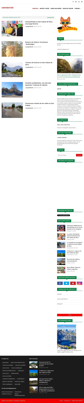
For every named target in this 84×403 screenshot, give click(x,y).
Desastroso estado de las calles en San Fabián (39, 104)
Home (61, 400)
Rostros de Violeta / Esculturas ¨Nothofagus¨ (36, 43)
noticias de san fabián (20, 365)
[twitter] (76, 1)
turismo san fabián (7, 376)
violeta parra (21, 370)
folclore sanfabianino (7, 384)
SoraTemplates (9, 400)
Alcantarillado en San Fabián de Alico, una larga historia (39, 23)
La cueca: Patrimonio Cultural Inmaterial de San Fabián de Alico (73, 235)
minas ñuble (17, 384)
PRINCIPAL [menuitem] (35, 8)
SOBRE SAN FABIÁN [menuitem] (55, 8)
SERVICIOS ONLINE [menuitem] (68, 8)
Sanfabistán (22, 400)
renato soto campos (19, 381)
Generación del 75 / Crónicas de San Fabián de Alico (46, 364)
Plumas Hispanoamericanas (20, 394)
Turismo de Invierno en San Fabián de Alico (38, 63)
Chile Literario (18, 392)
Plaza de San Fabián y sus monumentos (73, 260)
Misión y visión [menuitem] (44, 8)
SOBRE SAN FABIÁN (77, 400)
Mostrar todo (50, 17)
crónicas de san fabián (8, 365)
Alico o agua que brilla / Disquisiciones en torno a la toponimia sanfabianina (69, 76)
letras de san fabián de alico (9, 370)
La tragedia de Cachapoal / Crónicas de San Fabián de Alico (74, 244)
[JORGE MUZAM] (69, 65)
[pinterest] (81, 1)
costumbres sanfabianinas (9, 378)
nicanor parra (6, 373)
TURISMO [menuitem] (77, 8)
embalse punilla (15, 373)
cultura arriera (6, 368)
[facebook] (73, 1)
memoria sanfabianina (16, 368)
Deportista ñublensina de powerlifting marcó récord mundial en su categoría (74, 227)
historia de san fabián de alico (18, 362)
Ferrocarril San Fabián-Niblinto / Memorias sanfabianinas (46, 380)
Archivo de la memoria (7, 392)
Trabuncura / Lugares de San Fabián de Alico (74, 251)
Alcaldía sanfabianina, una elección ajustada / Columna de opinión (38, 84)
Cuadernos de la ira (6, 394)
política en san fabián (7, 381)
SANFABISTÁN (7, 8)
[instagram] (79, 1)
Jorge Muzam (29, 26)
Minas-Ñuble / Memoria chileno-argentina (73, 268)
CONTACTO (67, 400)
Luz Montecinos (20, 378)
